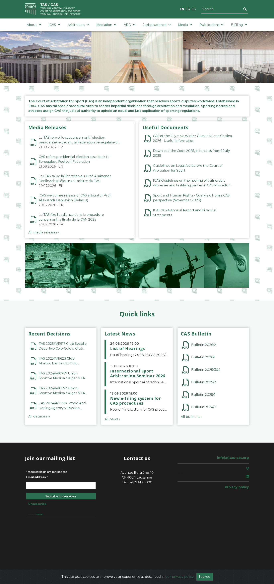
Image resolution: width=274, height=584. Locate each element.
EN (182, 9)
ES (194, 9)
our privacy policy (179, 577)
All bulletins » (191, 417)
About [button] (32, 25)
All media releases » (43, 232)
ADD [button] (127, 25)
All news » (112, 419)
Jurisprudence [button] (154, 25)
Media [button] (183, 25)
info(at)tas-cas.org (233, 458)
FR (188, 9)
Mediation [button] (104, 25)
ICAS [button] (52, 25)
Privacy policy (237, 487)
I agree (204, 577)
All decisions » (39, 416)
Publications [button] (209, 25)
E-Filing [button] (237, 25)
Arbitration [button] (76, 25)
